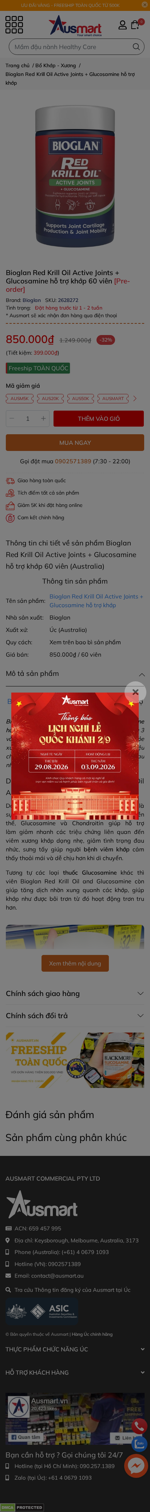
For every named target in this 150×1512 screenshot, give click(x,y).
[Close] (135, 692)
